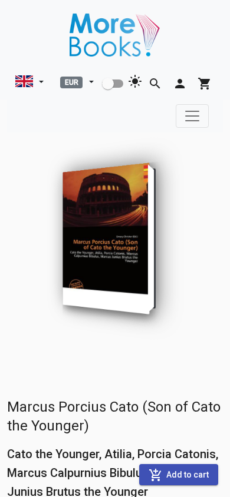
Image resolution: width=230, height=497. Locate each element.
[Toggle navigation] (192, 116)
